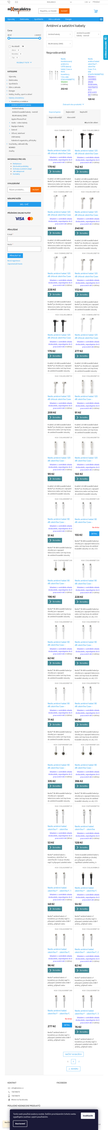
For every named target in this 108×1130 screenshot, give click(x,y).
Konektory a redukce (19, 101)
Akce (15, 50)
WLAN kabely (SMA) (19, 115)
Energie (12, 91)
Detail (94, 533)
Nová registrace (14, 261)
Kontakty (16, 174)
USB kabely (15, 137)
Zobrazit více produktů (72, 104)
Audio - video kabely (19, 122)
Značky (11, 151)
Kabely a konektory (16, 98)
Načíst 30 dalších (73, 1054)
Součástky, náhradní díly (18, 144)
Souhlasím (88, 1115)
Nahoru (74, 1069)
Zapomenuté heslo (15, 264)
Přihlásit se (15, 255)
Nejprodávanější (55, 117)
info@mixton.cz (17, 1088)
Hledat (64, 11)
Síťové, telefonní (18, 133)
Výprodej (12, 76)
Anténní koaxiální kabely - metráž (25, 112)
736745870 (15, 1092)
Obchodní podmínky (21, 166)
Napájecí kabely (17, 126)
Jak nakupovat (18, 171)
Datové (14, 129)
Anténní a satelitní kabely (21, 105)
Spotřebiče (13, 83)
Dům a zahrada (14, 87)
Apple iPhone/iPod (18, 119)
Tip (15, 57)
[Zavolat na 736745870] (11, 2)
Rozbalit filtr (23, 62)
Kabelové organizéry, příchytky (23, 140)
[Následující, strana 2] (73, 1061)
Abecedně (71, 117)
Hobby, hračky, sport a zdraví (20, 94)
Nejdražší (83, 112)
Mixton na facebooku (19, 1099)
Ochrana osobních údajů (22, 169)
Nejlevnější (70, 112)
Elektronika (13, 80)
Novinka (16, 54)
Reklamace (51, 2)
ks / (24, 204)
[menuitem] (11, 19)
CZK (86, 2)
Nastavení (20, 1123)
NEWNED (12, 147)
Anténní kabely (18, 108)
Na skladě (18, 46)
